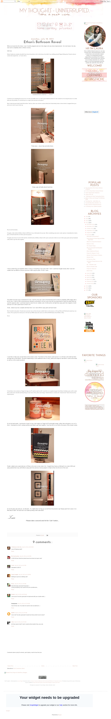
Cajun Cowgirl (14, 574)
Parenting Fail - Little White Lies (92, 201)
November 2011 (91, 226)
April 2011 (89, 277)
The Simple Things (91, 245)
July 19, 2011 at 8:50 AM (21, 594)
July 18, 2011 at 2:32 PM (25, 556)
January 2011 (90, 283)
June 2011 (89, 273)
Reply (12, 551)
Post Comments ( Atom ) (19, 668)
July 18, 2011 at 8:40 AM (27, 547)
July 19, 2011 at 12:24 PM (24, 603)
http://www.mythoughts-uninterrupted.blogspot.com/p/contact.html (46, 682)
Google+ (8, 710)
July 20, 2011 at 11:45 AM (21, 612)
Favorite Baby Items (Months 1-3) (93, 202)
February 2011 (90, 281)
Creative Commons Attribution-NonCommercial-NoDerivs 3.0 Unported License (46, 680)
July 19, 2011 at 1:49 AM (20, 583)
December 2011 (91, 224)
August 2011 (90, 232)
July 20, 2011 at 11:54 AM (20, 622)
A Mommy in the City (16, 547)
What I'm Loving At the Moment (94, 241)
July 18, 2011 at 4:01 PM (20, 565)
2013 (87, 218)
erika (12, 622)
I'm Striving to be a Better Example (93, 206)
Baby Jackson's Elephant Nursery (93, 204)
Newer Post (10, 666)
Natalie (13, 594)
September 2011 (91, 230)
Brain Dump (89, 270)
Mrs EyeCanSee (15, 556)
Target (48, 94)
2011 (87, 222)
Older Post (74, 666)
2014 (87, 216)
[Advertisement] (42, 659)
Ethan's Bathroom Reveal (93, 251)
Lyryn (12, 565)
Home (42, 666)
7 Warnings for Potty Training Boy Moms (94, 196)
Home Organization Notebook (92, 192)
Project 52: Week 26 (91, 268)
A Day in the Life (89, 194)
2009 (87, 288)
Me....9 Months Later (91, 264)
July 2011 (89, 234)
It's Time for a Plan (91, 259)
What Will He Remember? (93, 236)
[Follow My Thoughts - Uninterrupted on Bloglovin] (91, 112)
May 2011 (89, 275)
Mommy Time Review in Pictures (94, 255)
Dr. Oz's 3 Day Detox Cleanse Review (94, 191)
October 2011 (90, 228)
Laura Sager (20, 680)
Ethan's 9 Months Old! (92, 266)
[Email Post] (47, 535)
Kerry (12, 583)
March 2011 (90, 279)
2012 (87, 220)
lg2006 (13, 612)
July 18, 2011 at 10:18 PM (25, 574)
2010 (87, 286)
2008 (87, 290)
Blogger (59, 714)
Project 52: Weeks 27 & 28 (93, 253)
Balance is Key (90, 243)
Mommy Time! (90, 257)
